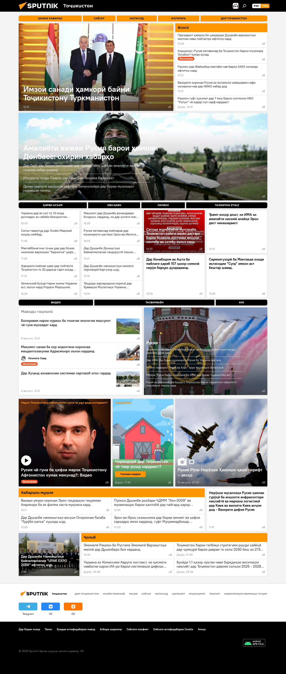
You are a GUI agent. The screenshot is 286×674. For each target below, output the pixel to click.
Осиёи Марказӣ (114, 593)
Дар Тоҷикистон (87, 593)
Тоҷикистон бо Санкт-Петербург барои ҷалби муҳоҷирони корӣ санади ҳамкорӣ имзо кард (191, 351)
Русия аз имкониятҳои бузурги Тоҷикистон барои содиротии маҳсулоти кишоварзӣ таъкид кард (191, 383)
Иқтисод (161, 593)
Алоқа (202, 629)
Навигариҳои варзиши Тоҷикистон (250, 593)
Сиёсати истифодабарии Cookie (173, 629)
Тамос (48, 629)
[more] (169, 106)
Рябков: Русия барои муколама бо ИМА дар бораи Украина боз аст (188, 375)
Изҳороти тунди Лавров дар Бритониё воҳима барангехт (68, 178)
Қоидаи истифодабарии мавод (76, 629)
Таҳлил (214, 593)
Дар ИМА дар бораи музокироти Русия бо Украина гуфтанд (183, 360)
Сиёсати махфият (137, 629)
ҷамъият (178, 593)
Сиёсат (146, 593)
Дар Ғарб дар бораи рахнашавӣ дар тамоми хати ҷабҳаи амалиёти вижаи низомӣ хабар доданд (81, 167)
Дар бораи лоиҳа (29, 629)
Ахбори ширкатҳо (111, 629)
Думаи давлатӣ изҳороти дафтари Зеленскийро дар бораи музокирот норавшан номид (78, 188)
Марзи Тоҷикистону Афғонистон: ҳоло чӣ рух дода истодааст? (64, 403)
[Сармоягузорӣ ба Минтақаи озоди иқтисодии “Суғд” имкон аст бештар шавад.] (237, 276)
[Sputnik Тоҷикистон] (40, 10)
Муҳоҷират (197, 593)
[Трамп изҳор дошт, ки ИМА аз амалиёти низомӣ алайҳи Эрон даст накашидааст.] (237, 231)
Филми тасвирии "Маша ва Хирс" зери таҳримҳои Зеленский (185, 367)
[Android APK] (254, 643)
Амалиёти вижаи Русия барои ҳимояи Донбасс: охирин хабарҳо (90, 152)
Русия (152, 342)
